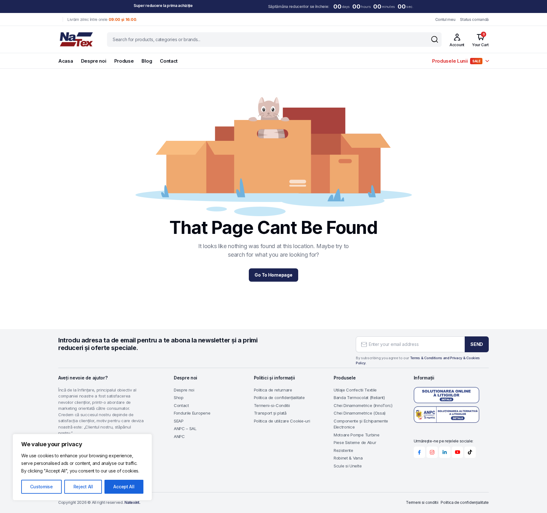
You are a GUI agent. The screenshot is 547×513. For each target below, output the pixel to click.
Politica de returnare (273, 389)
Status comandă (474, 19)
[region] (82, 467)
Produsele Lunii (456, 61)
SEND (476, 344)
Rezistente (343, 450)
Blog (146, 61)
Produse (124, 61)
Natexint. (132, 502)
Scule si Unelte (348, 465)
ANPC (179, 436)
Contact (169, 61)
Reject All (83, 486)
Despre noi (93, 61)
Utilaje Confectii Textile (355, 389)
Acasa (65, 61)
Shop (179, 397)
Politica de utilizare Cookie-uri (282, 420)
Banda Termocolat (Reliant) (359, 397)
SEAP (179, 420)
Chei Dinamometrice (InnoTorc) (363, 405)
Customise (41, 486)
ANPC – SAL (185, 428)
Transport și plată (270, 413)
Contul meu (445, 19)
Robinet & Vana (348, 457)
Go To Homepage (273, 275)
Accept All (123, 486)
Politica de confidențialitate (279, 397)
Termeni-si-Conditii (272, 405)
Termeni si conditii (422, 502)
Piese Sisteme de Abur (355, 442)
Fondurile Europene (192, 413)
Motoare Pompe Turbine (356, 434)
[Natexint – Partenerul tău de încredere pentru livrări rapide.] (76, 39)
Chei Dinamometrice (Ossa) (360, 413)
